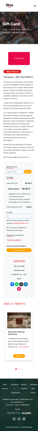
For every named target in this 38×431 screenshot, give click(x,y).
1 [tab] (16, 369)
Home (4, 29)
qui (28, 157)
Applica (27, 171)
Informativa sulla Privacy (34, 388)
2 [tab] (19, 369)
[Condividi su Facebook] (12, 284)
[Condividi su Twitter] (21, 284)
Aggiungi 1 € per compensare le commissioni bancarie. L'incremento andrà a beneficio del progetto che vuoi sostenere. (20, 198)
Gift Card (26, 29)
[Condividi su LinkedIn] (26, 284)
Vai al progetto (24, 347)
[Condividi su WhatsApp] (17, 284)
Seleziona (19, 356)
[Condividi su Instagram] (19, 289)
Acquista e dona (19, 250)
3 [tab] (22, 369)
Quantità (9, 212)
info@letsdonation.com (21, 223)
